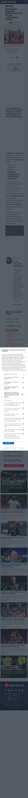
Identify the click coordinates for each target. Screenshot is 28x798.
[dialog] (14, 399)
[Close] (25, 350)
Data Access (14, 448)
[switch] (23, 377)
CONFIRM (8, 443)
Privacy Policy (22, 448)
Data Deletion (6, 448)
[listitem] (14, 374)
